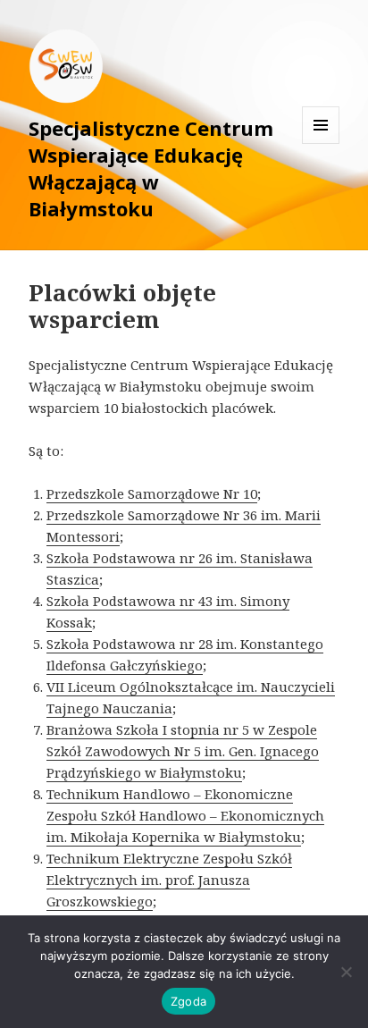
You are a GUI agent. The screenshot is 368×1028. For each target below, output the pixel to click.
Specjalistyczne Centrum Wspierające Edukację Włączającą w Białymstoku (151, 168)
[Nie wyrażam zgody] (346, 972)
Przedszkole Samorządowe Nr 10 (151, 493)
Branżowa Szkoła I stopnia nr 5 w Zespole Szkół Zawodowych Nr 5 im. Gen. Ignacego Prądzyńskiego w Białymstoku (182, 750)
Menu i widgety (321, 143)
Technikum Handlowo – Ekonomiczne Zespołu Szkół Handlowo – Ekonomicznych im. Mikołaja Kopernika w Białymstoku (185, 815)
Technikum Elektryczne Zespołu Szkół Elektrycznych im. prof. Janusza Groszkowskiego (169, 879)
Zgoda (188, 1001)
